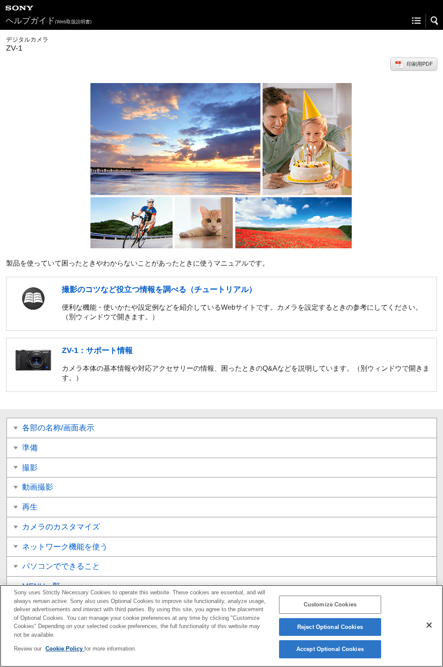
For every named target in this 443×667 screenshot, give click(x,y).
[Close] (429, 625)
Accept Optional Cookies (330, 649)
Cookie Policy (64, 648)
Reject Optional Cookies (330, 627)
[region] (221, 626)
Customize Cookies (330, 604)
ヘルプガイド (49, 20)
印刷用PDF (420, 64)
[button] (435, 21)
